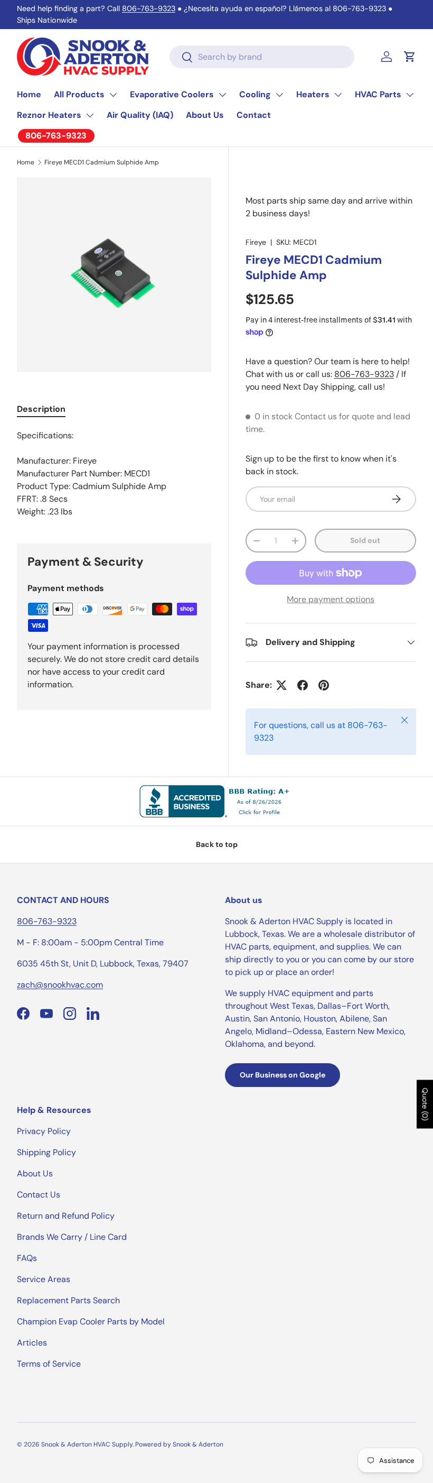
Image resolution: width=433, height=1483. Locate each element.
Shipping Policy (46, 1152)
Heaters (313, 94)
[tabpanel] (114, 473)
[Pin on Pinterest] (323, 685)
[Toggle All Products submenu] (113, 94)
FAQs (27, 1258)
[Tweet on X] (281, 685)
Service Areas (43, 1279)
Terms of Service (49, 1363)
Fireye (256, 242)
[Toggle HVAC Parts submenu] (409, 94)
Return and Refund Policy (66, 1215)
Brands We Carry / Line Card (72, 1236)
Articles (32, 1342)
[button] (409, 56)
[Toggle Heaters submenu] (338, 94)
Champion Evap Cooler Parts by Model (91, 1321)
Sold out (365, 540)
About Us (205, 115)
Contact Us (38, 1194)
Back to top (217, 844)
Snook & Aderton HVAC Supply (87, 1444)
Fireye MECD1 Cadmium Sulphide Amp (101, 162)
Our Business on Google (282, 1075)
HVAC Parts (378, 94)
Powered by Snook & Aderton (179, 1444)
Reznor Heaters (49, 115)
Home (29, 94)
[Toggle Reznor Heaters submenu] (89, 115)
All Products (79, 94)
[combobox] (262, 56)
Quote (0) (425, 1104)
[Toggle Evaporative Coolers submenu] (222, 94)
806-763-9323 (148, 8)
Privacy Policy (44, 1131)
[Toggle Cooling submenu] (279, 94)
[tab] (41, 409)
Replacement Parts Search (68, 1300)
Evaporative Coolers (172, 94)
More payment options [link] (330, 599)
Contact (254, 115)
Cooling (255, 94)
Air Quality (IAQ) (140, 115)
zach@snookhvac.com (60, 984)
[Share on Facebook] (302, 685)
